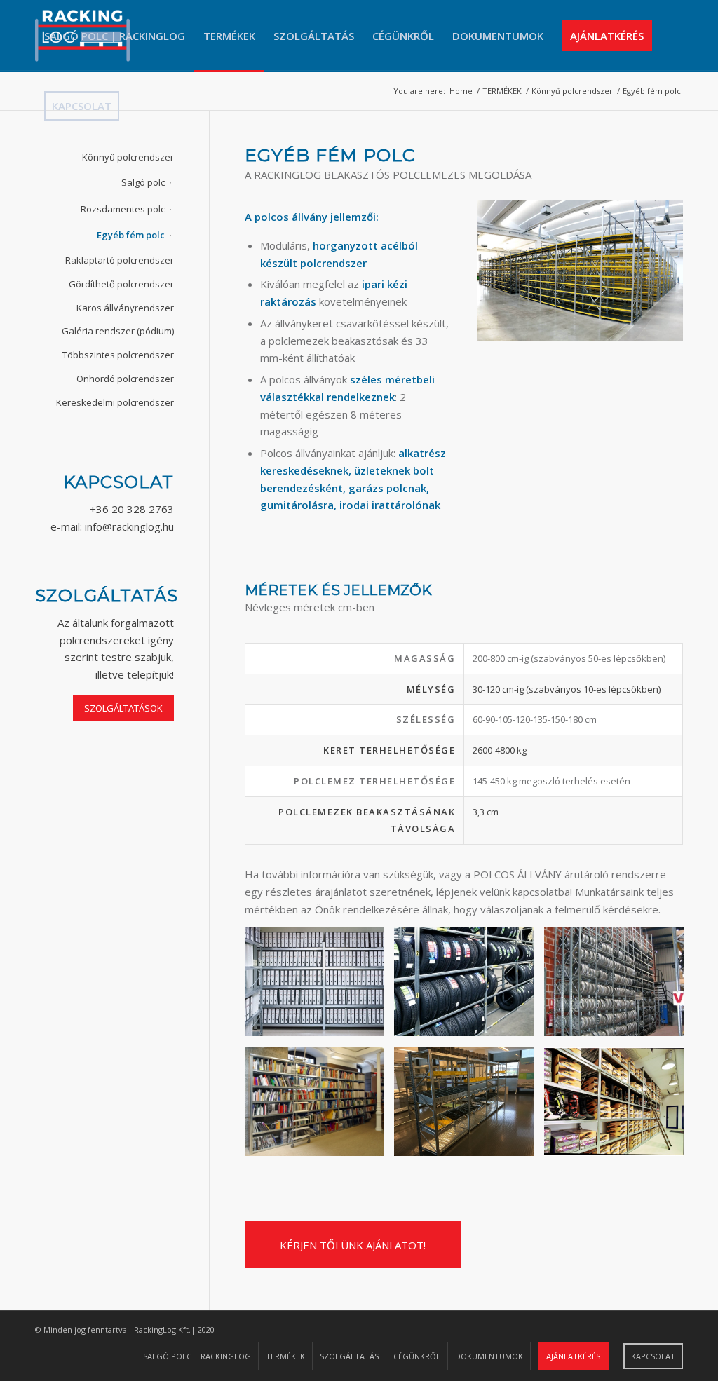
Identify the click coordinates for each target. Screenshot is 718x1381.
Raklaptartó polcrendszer (119, 260)
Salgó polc (143, 182)
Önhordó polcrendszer (125, 378)
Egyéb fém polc (131, 235)
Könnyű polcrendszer (128, 157)
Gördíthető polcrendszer (121, 284)
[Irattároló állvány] (320, 987)
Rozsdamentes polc (123, 209)
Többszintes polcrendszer (118, 354)
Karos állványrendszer (125, 307)
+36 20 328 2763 (132, 509)
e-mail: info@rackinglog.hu (112, 526)
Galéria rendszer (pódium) (118, 331)
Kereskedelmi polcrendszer (115, 402)
